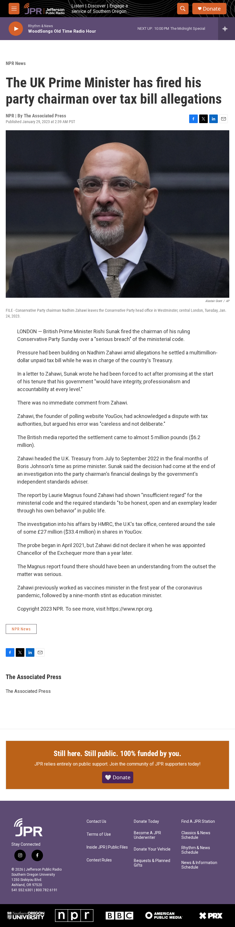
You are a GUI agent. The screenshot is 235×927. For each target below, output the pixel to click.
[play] (15, 28)
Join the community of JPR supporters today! (155, 764)
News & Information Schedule (199, 865)
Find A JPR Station (198, 821)
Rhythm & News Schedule (195, 850)
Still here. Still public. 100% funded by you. (117, 753)
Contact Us (96, 821)
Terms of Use (99, 834)
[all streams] (226, 28)
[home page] (44, 8)
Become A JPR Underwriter (147, 835)
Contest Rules (99, 860)
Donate (212, 9)
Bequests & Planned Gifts (152, 863)
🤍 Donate (117, 777)
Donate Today (146, 821)
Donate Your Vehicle (152, 849)
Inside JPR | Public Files (107, 847)
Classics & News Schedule (195, 835)
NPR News (16, 63)
